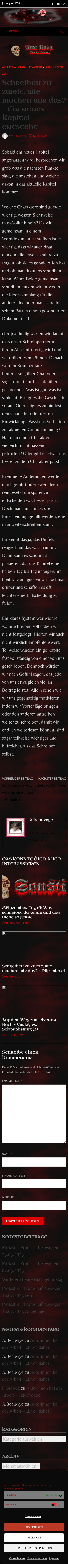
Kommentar (12, 1081)
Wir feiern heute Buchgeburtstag (32, 1279)
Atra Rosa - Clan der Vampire (22, 67)
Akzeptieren (34, 1527)
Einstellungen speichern (34, 1547)
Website (8, 1197)
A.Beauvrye (20, 135)
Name (7, 1154)
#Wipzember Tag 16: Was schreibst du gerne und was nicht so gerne (31, 912)
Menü (12, 31)
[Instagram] (64, 3)
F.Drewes (11, 1388)
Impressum (54, 1558)
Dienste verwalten (33, 1516)
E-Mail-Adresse (15, 1175)
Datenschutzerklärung (37, 1558)
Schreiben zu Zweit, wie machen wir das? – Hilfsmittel (33, 968)
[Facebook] (53, 3)
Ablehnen (34, 1537)
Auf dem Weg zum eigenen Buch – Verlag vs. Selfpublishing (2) (29, 1024)
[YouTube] (59, 3)
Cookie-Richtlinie (17, 1558)
